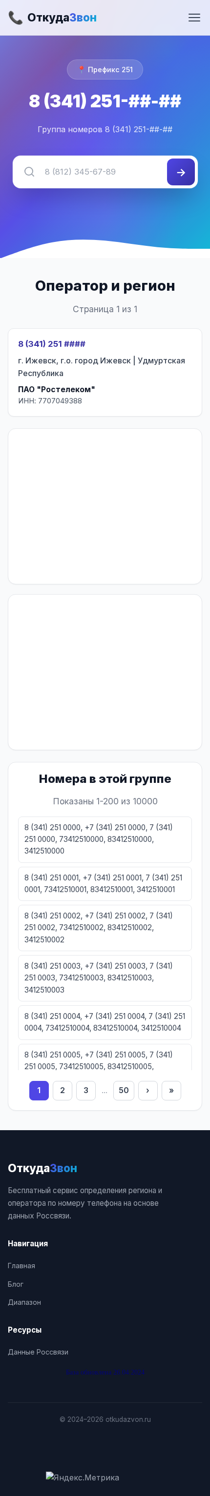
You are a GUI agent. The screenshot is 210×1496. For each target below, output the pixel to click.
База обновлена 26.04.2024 (105, 1372)
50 (124, 1090)
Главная (21, 1265)
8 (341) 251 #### (51, 344)
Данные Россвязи (38, 1352)
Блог (15, 1284)
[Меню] (194, 17)
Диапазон (24, 1302)
